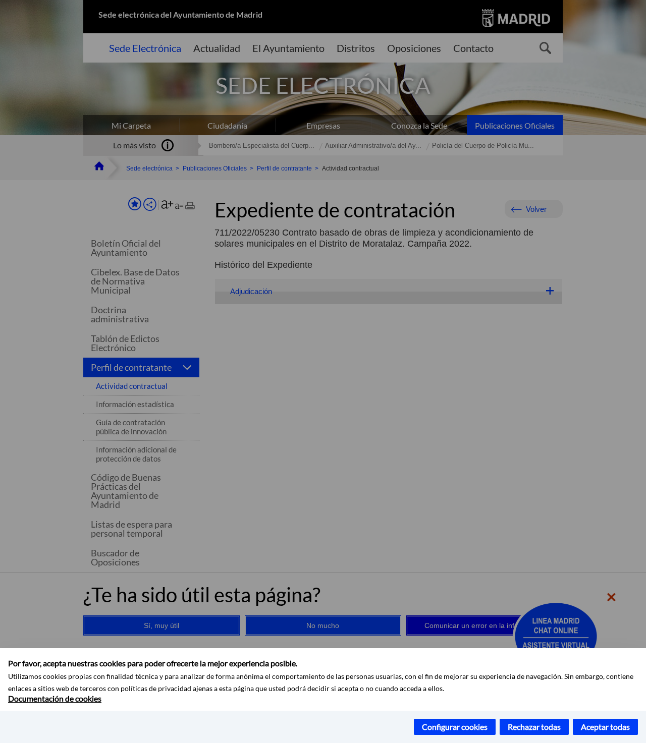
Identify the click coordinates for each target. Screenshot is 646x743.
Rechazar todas (534, 726)
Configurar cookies (455, 726)
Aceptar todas (605, 726)
